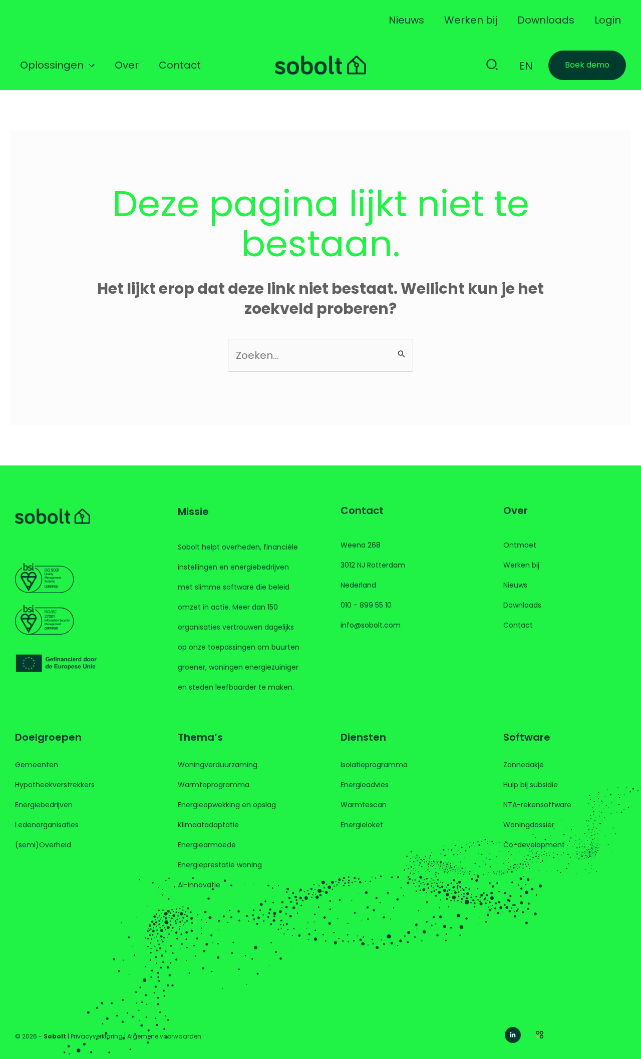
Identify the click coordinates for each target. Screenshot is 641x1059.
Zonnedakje (523, 765)
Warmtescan (364, 805)
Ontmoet (519, 545)
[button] (89, 65)
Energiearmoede (207, 845)
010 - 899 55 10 (366, 605)
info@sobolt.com (371, 625)
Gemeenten (36, 765)
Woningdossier (528, 825)
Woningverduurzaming (217, 765)
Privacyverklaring (97, 1036)
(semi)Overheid (43, 845)
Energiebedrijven (44, 805)
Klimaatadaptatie (208, 825)
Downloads (522, 605)
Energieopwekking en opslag (227, 805)
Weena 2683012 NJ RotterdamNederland (373, 565)
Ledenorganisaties (47, 825)
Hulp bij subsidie (530, 785)
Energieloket (362, 825)
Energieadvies (365, 785)
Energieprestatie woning (220, 865)
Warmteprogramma (213, 785)
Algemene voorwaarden (164, 1036)
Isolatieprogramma (374, 765)
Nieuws (515, 585)
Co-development (534, 845)
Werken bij (521, 565)
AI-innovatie (199, 885)
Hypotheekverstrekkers (55, 785)
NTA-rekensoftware (537, 805)
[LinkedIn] (513, 1035)
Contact (518, 625)
